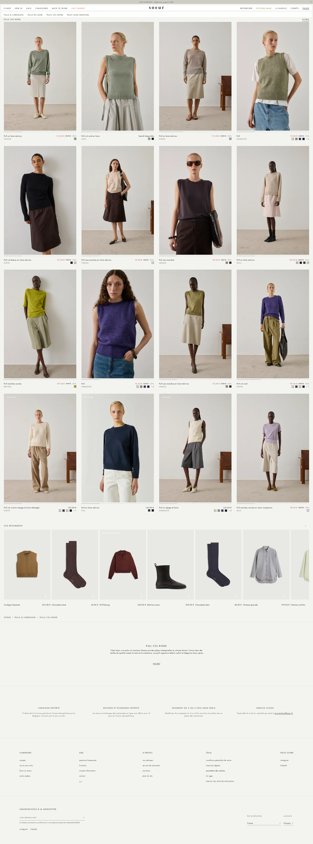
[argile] (227, 263)
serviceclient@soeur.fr (284, 713)
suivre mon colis (26, 765)
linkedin (283, 765)
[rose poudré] (153, 263)
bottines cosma (153, 604)
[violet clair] (300, 139)
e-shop (7, 8)
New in (18, 8)
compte (23, 760)
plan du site (147, 776)
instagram (284, 760)
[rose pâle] (300, 387)
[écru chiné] (75, 263)
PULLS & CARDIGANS (14, 15)
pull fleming (105, 604)
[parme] (308, 510)
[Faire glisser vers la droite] (305, 526)
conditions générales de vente (218, 760)
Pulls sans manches (78, 15)
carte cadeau (25, 776)
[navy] (303, 139)
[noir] (153, 139)
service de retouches (151, 765)
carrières (146, 770)
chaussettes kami (202, 604)
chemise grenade (250, 604)
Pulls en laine (35, 15)
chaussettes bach (59, 604)
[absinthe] (75, 386)
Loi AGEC (209, 776)
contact (82, 776)
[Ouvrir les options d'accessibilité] (80, 781)
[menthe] (75, 139)
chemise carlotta (298, 604)
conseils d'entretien (87, 770)
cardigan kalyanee (12, 604)
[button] (8, 7)
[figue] (230, 263)
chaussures (41, 8)
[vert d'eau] (296, 139)
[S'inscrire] (84, 817)
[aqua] (149, 139)
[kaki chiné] (304, 263)
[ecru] (293, 139)
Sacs (28, 8)
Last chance (78, 8)
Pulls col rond (55, 15)
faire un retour (26, 770)
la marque (281, 8)
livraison (82, 765)
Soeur (7, 617)
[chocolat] (301, 263)
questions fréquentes (88, 760)
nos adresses (148, 760)
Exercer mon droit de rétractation (220, 781)
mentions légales (213, 765)
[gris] (230, 139)
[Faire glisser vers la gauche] (298, 526)
